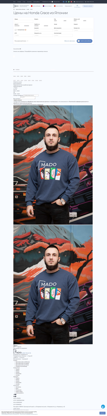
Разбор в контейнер (21, 366)
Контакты (29, 1)
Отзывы (19, 1)
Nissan (17, 370)
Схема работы (36, 1)
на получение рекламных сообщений (32, 104)
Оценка (76, 24)
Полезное (18, 390)
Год (55, 19)
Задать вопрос (18, 100)
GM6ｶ (29, 76)
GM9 (21, 76)
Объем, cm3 (77, 19)
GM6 (25, 76)
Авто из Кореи (48, 6)
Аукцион (36, 28)
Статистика (16, 367)
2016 (33, 80)
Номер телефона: (18, 95)
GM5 (18, 76)
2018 (29, 80)
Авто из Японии (36, 6)
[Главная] (14, 9)
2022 (40, 80)
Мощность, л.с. (37, 33)
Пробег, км (37, 24)
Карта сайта (19, 391)
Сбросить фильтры (69, 41)
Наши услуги (68, 6)
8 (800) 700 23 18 (90, 1)
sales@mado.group (79, 1)
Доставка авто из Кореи (22, 363)
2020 (36, 80)
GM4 (14, 76)
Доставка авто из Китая (22, 364)
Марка (16, 19)
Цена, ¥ (16, 24)
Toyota (17, 369)
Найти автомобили (86, 41)
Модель (36, 19)
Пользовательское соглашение (20, 410)
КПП (16, 33)
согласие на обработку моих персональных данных (35, 101)
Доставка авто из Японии (23, 362)
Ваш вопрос (16, 98)
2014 (22, 80)
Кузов (55, 24)
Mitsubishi (18, 373)
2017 (14, 80)
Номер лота (77, 28)
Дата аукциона (57, 28)
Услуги (15, 360)
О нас (24, 1)
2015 (18, 80)
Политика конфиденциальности (29, 414)
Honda (17, 375)
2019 (25, 80)
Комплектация (57, 33)
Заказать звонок (88, 6)
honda (18, 69)
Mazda (17, 372)
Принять (102, 413)
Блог (14, 1)
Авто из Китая (59, 6)
